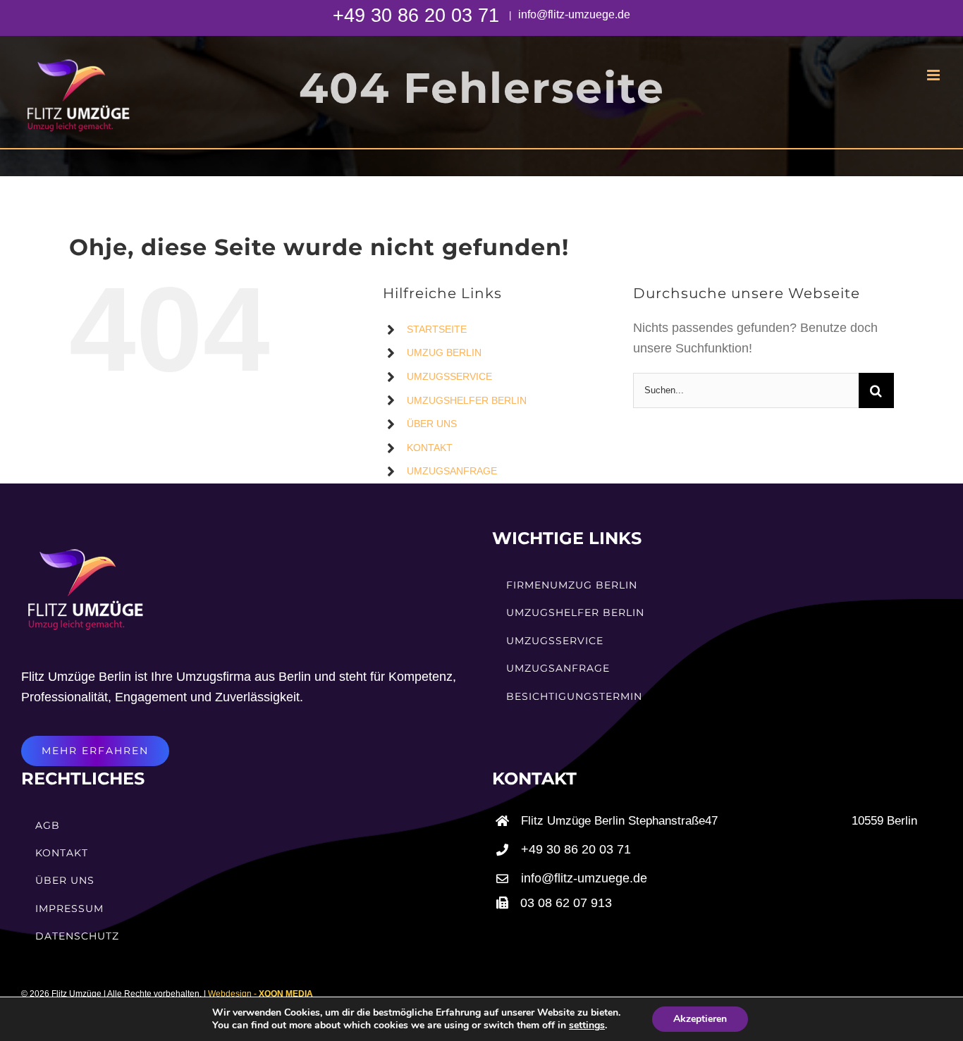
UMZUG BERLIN (444, 352)
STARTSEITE (437, 329)
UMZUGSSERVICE (449, 376)
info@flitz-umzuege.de (572, 14)
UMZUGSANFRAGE (452, 470)
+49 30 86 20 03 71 (419, 15)
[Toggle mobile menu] (934, 75)
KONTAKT (430, 447)
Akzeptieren (700, 1018)
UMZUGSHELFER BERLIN (467, 400)
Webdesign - (260, 994)
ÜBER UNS (432, 423)
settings (587, 1025)
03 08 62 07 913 (566, 903)
